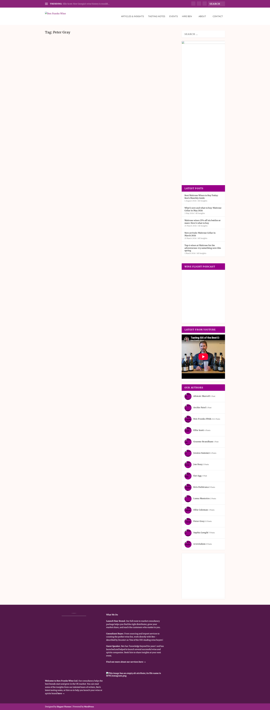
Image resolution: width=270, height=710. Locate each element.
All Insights (75, 50)
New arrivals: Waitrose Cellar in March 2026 (200, 234)
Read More (57, 61)
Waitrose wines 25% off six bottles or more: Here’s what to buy (202, 221)
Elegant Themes (64, 707)
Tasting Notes (156, 16)
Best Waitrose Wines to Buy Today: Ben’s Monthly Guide (201, 196)
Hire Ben (187, 16)
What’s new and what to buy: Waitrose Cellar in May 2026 (202, 209)
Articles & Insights (132, 16)
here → (61, 693)
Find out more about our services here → (126, 662)
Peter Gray (54, 50)
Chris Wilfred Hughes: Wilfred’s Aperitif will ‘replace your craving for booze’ (111, 45)
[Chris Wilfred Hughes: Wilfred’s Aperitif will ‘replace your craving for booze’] (110, 38)
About (202, 16)
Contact (218, 16)
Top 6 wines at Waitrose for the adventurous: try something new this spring (202, 248)
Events (173, 16)
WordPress (89, 707)
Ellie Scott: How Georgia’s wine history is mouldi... (86, 4)
